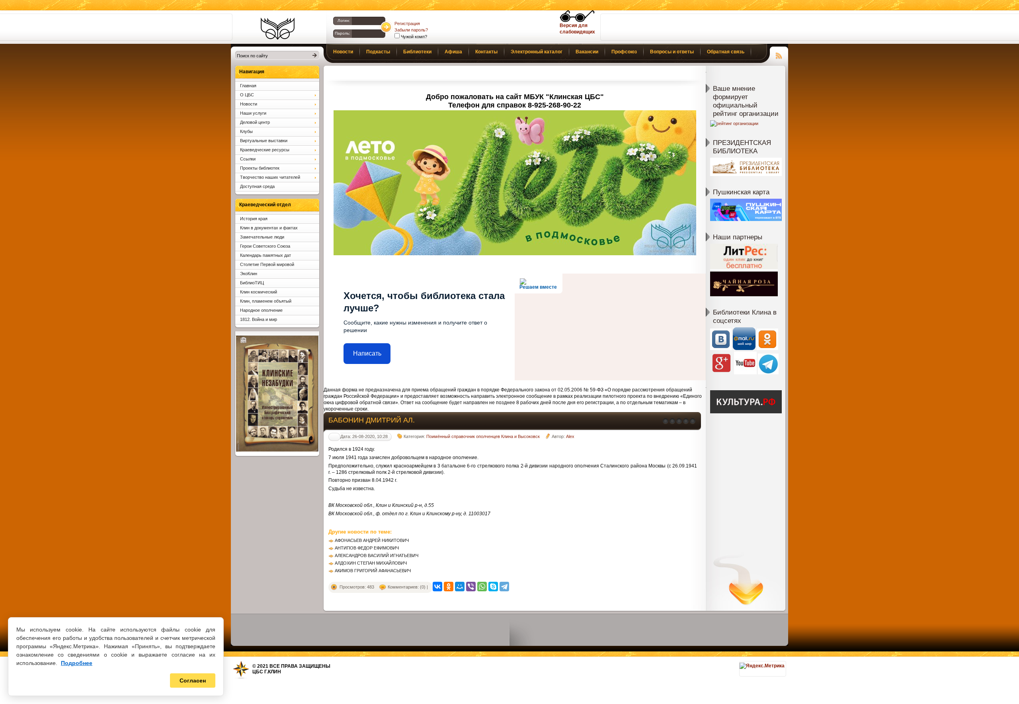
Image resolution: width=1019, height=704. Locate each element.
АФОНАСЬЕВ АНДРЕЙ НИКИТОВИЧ (372, 540)
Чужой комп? (413, 36)
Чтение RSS (779, 54)
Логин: (344, 20)
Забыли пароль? (411, 29)
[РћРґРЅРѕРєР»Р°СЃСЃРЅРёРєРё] (448, 586)
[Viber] (471, 586)
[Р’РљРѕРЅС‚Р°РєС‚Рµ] (437, 586)
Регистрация (407, 23)
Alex (570, 436)
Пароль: (342, 33)
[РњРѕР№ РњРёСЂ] (460, 586)
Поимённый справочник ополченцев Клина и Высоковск (483, 436)
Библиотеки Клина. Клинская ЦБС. (277, 29)
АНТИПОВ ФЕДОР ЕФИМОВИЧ (367, 548)
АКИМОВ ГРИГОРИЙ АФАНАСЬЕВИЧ (373, 570)
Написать (367, 353)
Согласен (193, 680)
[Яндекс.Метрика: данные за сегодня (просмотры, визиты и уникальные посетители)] (762, 666)
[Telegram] (504, 586)
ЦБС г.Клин (266, 672)
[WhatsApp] (482, 586)
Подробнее (76, 663)
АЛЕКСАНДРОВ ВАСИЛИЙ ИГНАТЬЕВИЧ (376, 555)
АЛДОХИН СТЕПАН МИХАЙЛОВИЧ (371, 563)
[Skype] (493, 586)
